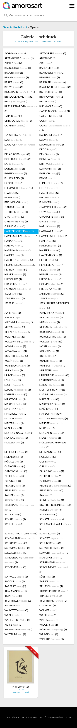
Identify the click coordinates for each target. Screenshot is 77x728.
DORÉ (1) (13, 163)
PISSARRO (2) (51, 490)
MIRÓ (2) (47, 428)
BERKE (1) (13, 82)
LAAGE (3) (14, 375)
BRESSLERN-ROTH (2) (20, 109)
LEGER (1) (14, 384)
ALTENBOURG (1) (19, 58)
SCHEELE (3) (13, 524)
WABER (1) (13, 615)
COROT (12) (54, 128)
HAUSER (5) (14, 255)
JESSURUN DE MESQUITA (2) (54, 305)
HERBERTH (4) (15, 269)
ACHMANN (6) (15, 53)
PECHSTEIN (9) (50, 475)
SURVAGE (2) (16, 576)
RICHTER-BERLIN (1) (55, 504)
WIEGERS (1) (48, 624)
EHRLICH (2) (49, 173)
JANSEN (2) (51, 293)
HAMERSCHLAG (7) (20, 235)
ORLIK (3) (47, 466)
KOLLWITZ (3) (50, 341)
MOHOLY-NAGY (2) (18, 432)
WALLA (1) (49, 619)
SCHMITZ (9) (49, 533)
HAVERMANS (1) (50, 255)
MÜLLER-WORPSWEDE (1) (52, 445)
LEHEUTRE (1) (51, 384)
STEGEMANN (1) (53, 562)
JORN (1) (12, 312)
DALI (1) (13, 139)
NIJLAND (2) (13, 456)
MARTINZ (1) (14, 408)
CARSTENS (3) (50, 115)
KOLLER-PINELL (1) (19, 341)
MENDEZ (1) (50, 423)
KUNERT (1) (50, 360)
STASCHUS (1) (50, 557)
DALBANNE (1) (51, 134)
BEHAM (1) (16, 77)
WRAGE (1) (48, 634)
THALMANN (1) (15, 590)
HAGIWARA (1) (51, 231)
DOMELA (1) (49, 158)
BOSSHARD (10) (19, 91)
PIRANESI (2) (55, 485)
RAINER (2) (14, 495)
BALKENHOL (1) (17, 67)
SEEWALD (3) (15, 552)
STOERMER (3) (15, 567)
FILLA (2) (11, 192)
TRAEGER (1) (51, 595)
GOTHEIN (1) (16, 211)
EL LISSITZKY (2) (14, 178)
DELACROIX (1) (17, 154)
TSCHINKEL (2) (17, 600)
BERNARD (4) (52, 82)
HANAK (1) (13, 240)
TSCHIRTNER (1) (53, 600)
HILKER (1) (15, 274)
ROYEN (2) (48, 514)
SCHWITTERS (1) (51, 547)
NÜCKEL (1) (13, 461)
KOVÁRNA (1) (15, 351)
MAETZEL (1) (49, 399)
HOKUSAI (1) (17, 288)
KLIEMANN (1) (53, 327)
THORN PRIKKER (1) (54, 590)
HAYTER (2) (18, 259)
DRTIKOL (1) (51, 163)
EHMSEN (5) (15, 173)
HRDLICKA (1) (50, 288)
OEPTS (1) (47, 461)
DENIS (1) (49, 154)
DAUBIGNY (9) (19, 147)
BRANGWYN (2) (51, 96)
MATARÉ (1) (14, 418)
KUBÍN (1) (13, 360)
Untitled (20, 689)
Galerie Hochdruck (15, 27)
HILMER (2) (50, 274)
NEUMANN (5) (50, 451)
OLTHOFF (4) (14, 466)
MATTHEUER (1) (53, 418)
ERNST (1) (47, 178)
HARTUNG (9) (50, 245)
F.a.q (69, 717)
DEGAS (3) (48, 149)
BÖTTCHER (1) (50, 91)
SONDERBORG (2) (18, 560)
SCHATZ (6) (51, 519)
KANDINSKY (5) (52, 312)
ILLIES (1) (13, 293)
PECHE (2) (14, 475)
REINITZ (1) (51, 499)
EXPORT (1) (13, 182)
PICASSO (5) (14, 485)
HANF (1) (47, 240)
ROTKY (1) (12, 514)
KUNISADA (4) (17, 365)
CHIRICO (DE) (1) (18, 120)
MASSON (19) (50, 413)
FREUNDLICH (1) (16, 202)
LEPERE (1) (17, 389)
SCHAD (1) (15, 519)
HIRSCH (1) (16, 283)
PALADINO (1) (51, 471)
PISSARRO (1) (15, 490)
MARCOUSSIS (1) (52, 403)
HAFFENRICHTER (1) (19, 231)
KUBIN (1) (48, 355)
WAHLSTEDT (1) (17, 619)
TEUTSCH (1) (51, 586)
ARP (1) (46, 62)
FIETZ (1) (49, 187)
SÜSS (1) (47, 576)
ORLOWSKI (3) (15, 471)
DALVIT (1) (48, 139)
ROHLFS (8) (50, 509)
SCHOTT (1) (50, 538)
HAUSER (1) (49, 250)
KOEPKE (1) (14, 336)
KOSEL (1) (50, 346)
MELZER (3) (14, 423)
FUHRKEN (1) (49, 202)
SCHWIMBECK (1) (17, 547)
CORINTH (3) (14, 125)
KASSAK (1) (13, 317)
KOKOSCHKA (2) (52, 336)
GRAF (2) (14, 216)
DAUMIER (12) (51, 144)
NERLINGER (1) (16, 451)
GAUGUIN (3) (14, 207)
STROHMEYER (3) (54, 569)
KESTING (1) (51, 317)
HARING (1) (13, 245)
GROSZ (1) (49, 221)
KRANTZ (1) (49, 351)
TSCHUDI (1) (13, 605)
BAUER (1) (13, 72)
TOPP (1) (13, 595)
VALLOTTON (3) (16, 610)
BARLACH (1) (49, 67)
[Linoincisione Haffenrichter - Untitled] (20, 667)
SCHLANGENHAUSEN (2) (55, 526)
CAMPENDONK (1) (54, 111)
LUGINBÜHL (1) (53, 394)
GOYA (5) (49, 211)
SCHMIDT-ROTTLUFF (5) (20, 533)
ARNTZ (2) (13, 62)
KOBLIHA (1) (51, 331)
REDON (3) (14, 499)
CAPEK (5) (13, 115)
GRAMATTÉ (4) (51, 216)
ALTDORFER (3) (52, 53)
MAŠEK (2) (48, 408)
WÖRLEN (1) (53, 629)
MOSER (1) (50, 437)
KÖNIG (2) (15, 346)
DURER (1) (14, 168)
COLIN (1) (47, 120)
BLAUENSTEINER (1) (55, 87)
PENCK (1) (12, 480)
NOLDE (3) (47, 456)
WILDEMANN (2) (18, 629)
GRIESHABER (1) (16, 221)
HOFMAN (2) (51, 283)
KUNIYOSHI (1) (52, 365)
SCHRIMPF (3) (15, 543)
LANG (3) (12, 379)
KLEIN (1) (49, 322)
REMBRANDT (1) (19, 507)
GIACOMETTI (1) (53, 207)
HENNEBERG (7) (51, 264)
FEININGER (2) (51, 182)
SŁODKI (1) (14, 581)
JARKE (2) (48, 298)
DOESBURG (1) (17, 158)
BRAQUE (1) (15, 101)
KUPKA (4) (13, 370)
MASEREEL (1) (15, 413)
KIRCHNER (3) (18, 322)
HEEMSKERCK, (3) (20, 264)
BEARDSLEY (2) (51, 72)
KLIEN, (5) (17, 331)
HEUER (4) (49, 269)
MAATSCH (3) (15, 399)
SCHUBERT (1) (50, 543)
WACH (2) (47, 615)
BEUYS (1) (13, 87)
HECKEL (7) (48, 259)
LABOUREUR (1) (54, 375)
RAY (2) (45, 495)
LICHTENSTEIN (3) (52, 389)
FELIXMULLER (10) (18, 187)
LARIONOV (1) (51, 379)
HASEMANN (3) (17, 250)
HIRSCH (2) (50, 279)
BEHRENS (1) (49, 77)
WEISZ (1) (12, 624)
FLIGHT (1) (49, 192)
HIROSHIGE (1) (13, 279)
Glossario (61, 717)
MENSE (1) (13, 428)
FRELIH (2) (49, 197)
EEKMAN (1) (50, 168)
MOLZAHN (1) (52, 432)
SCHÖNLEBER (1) (19, 538)
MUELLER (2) (14, 442)
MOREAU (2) (16, 437)
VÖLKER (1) (48, 610)
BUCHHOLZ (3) (50, 106)
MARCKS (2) (15, 403)
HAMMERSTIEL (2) (53, 235)
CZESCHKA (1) (17, 134)
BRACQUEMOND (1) (18, 96)
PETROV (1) (50, 480)
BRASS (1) (47, 101)
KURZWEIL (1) (49, 370)
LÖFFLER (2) (15, 394)
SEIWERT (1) (54, 552)
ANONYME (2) (47, 58)
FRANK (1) (12, 197)
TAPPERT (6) (15, 586)
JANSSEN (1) (14, 298)
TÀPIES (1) (49, 581)
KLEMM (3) (14, 327)
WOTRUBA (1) (15, 634)
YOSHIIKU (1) (51, 639)
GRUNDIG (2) (14, 226)
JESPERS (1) (14, 303)
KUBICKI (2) (16, 355)
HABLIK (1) (49, 226)
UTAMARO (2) (47, 605)
